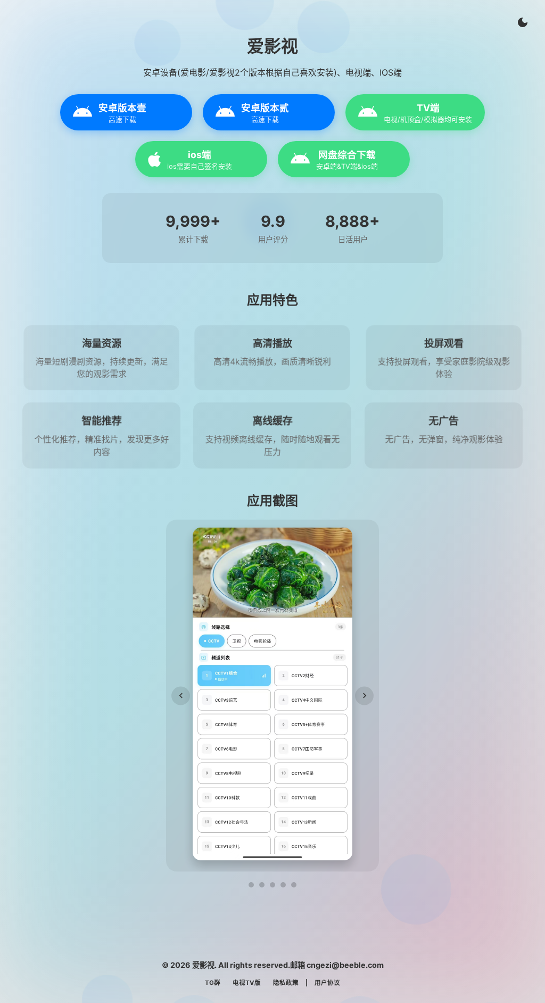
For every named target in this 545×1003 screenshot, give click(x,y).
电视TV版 (247, 982)
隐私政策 (286, 982)
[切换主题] (522, 22)
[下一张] (364, 695)
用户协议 (327, 982)
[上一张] (180, 695)
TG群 (212, 982)
